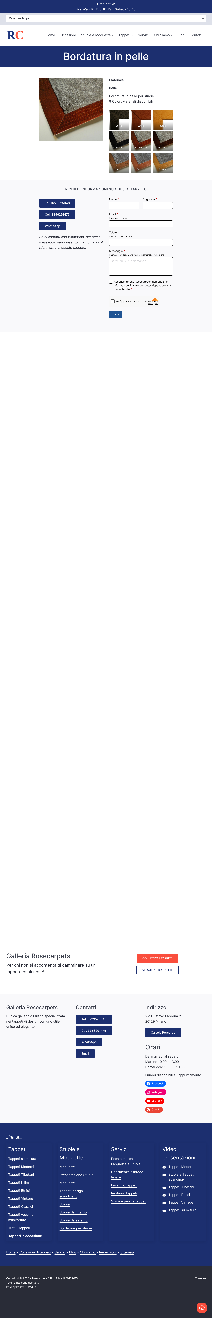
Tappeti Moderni (21, 1167)
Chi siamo (88, 1252)
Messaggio (117, 251)
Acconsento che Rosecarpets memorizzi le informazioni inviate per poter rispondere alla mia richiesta (142, 285)
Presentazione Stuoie (76, 1175)
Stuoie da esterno (74, 1220)
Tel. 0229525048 (57, 203)
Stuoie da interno (73, 1212)
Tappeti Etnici (19, 1191)
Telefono (114, 232)
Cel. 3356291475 (57, 214)
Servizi (60, 1252)
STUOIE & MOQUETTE (157, 970)
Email (113, 214)
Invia (116, 314)
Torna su (200, 1278)
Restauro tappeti (124, 1193)
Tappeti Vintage (20, 1199)
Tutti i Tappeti (19, 1228)
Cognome (150, 199)
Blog (72, 1252)
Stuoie (65, 1204)
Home (11, 1252)
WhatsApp (52, 226)
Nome (114, 199)
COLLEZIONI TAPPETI (157, 958)
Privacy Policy (15, 1287)
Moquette (67, 1167)
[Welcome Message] (202, 1308)
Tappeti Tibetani (21, 1175)
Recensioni (108, 1252)
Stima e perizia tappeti (128, 1201)
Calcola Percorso (163, 1032)
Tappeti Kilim (18, 1183)
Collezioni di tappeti (35, 1252)
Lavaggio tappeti (124, 1185)
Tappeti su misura (22, 1159)
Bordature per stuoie (76, 1228)
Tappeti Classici (20, 1207)
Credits (31, 1287)
